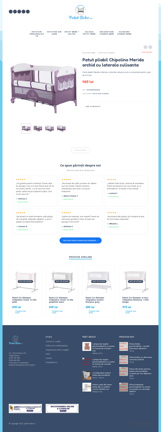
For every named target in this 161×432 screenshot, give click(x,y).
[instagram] (15, 11)
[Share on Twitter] (143, 106)
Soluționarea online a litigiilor (57, 350)
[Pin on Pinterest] (146, 106)
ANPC (48, 354)
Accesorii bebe (88, 53)
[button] (136, 11)
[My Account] (143, 11)
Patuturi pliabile (106, 53)
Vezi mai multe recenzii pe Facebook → (80, 240)
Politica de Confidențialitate (57, 345)
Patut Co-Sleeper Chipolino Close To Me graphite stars (61, 300)
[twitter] (19, 11)
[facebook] (11, 11)
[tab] (80, 150)
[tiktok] (23, 11)
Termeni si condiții (53, 341)
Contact (49, 358)
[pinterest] (28, 11)
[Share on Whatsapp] (150, 106)
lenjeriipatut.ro (51, 362)
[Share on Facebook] (139, 106)
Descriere (80, 150)
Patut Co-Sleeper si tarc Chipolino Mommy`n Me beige (135, 300)
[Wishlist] (129, 11)
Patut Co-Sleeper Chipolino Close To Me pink (24, 300)
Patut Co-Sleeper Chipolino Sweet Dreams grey (95, 300)
